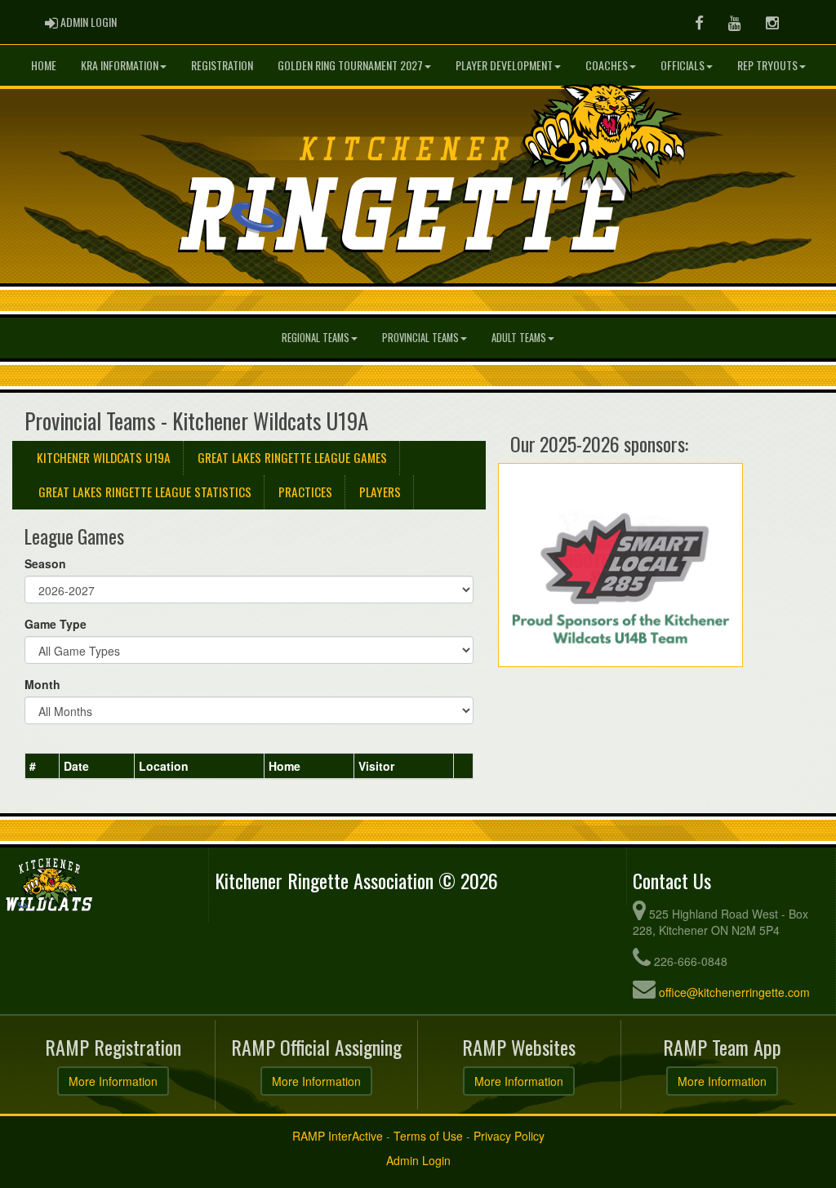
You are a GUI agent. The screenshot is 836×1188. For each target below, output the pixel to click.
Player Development (504, 64)
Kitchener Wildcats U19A (104, 457)
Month (42, 684)
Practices (305, 492)
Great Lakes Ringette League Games (292, 457)
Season (45, 563)
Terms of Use (428, 1136)
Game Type (55, 624)
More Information (113, 1081)
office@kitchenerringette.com (734, 992)
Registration (222, 64)
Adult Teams (518, 337)
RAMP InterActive (337, 1136)
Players (380, 492)
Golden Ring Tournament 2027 (350, 64)
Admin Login (418, 1160)
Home (43, 64)
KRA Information (119, 64)
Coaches (606, 64)
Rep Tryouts (767, 64)
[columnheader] (42, 767)
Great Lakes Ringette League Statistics (144, 492)
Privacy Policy (509, 1136)
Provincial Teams (420, 337)
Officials (682, 64)
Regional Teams (315, 337)
